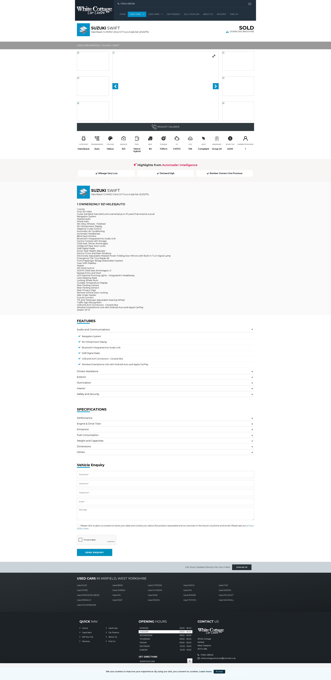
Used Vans (153, 14)
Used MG (116, 595)
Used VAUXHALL (226, 600)
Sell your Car (191, 14)
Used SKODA (154, 600)
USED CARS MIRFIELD (88, 45)
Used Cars (135, 14)
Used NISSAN (189, 595)
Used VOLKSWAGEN (86, 605)
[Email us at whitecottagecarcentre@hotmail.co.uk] (249, 4)
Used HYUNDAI (155, 590)
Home (123, 14)
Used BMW (117, 585)
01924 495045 (127, 3)
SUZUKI (106, 45)
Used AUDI (82, 585)
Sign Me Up (241, 567)
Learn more (205, 671)
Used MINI (153, 595)
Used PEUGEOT (226, 595)
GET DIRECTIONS (148, 657)
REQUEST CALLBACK (168, 127)
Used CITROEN (155, 585)
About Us (208, 14)
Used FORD (82, 590)
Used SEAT (117, 600)
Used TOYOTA (189, 600)
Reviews (221, 14)
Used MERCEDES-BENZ (88, 595)
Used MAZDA (225, 590)
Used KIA (187, 590)
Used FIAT (223, 585)
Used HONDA (118, 590)
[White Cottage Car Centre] (211, 633)
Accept (219, 671)
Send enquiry (94, 552)
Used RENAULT (84, 600)
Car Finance (173, 14)
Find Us (234, 14)
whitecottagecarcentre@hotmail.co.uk (218, 658)
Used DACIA (188, 585)
